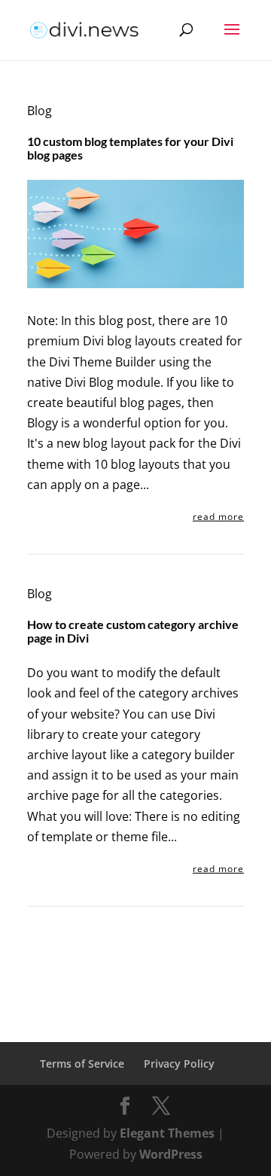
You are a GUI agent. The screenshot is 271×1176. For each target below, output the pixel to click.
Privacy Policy (179, 1063)
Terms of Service (82, 1063)
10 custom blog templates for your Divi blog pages (130, 148)
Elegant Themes (167, 1133)
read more (218, 516)
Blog (39, 110)
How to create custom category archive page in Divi (133, 631)
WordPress (170, 1154)
